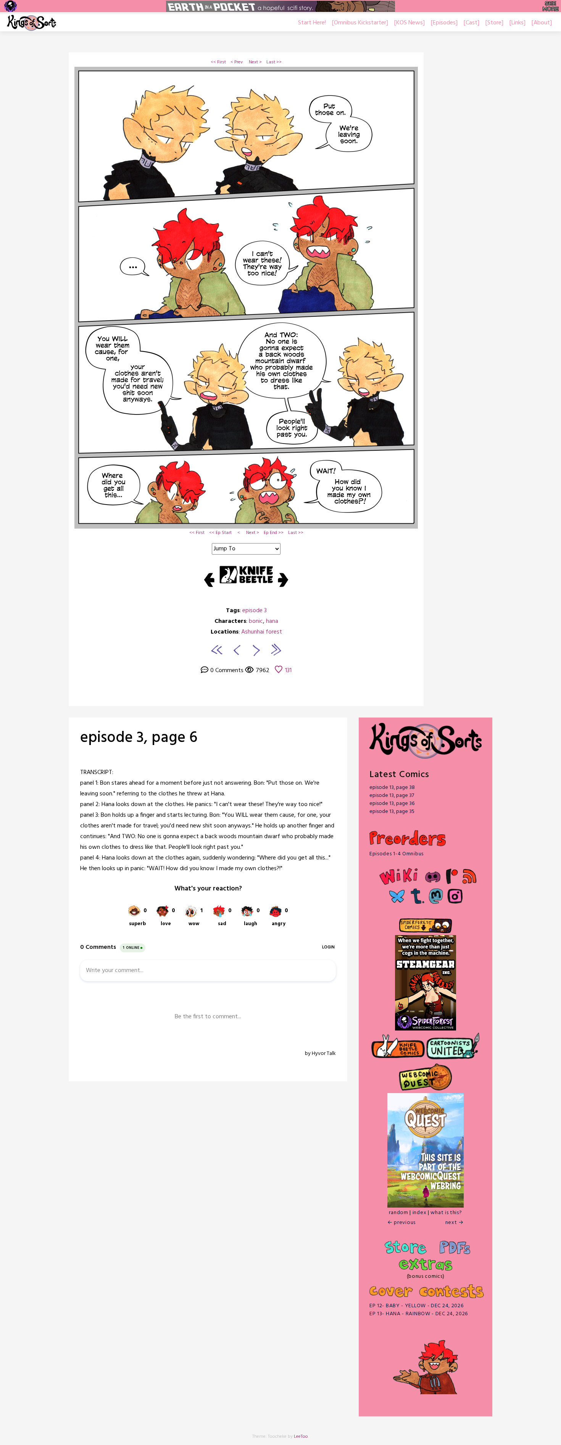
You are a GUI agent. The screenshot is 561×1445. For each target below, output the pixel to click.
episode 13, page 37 (391, 795)
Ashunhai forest (261, 632)
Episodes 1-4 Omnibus (396, 854)
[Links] (517, 23)
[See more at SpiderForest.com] (550, 6)
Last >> (274, 62)
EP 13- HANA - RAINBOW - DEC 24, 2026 (418, 1314)
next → (454, 1222)
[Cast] (471, 23)
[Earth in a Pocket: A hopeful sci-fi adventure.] (280, 6)
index (420, 1212)
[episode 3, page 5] (236, 649)
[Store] (494, 23)
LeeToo (301, 1436)
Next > (255, 62)
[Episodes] (444, 23)
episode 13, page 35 (391, 811)
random (398, 1212)
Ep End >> (274, 533)
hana (272, 621)
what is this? (446, 1212)
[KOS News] (409, 23)
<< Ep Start (220, 533)
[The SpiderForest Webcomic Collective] (10, 6)
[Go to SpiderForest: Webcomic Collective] (425, 1022)
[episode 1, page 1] (216, 649)
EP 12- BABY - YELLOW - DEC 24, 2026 (416, 1305)
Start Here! (312, 23)
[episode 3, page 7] (256, 649)
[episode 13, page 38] (275, 649)
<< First (218, 62)
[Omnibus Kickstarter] (360, 23)
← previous (401, 1222)
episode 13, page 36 (391, 803)
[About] (542, 23)
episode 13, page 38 (392, 787)
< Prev (237, 62)
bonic (256, 621)
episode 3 (254, 611)
